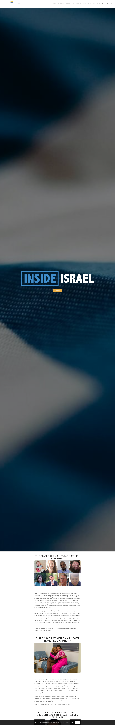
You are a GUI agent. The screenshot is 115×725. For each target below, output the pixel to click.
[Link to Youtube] (112, 4)
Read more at (42, 633)
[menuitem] (54, 4)
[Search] (102, 4)
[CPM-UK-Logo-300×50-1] (11, 4)
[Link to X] (108, 4)
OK (77, 722)
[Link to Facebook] (110, 4)
